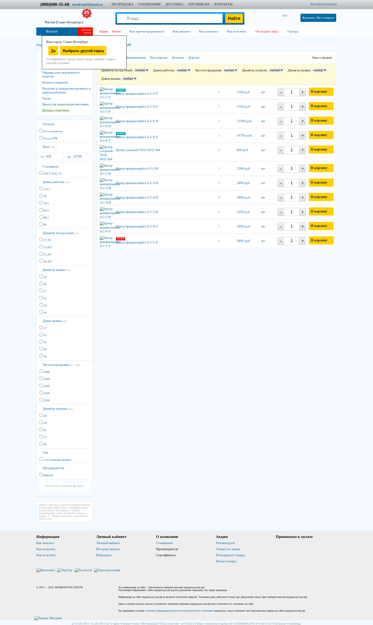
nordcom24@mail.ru (87, 4)
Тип (45, 452)
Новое (116, 31)
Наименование (135, 57)
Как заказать (45, 543)
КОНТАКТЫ (223, 4)
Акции (103, 31)
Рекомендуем (225, 543)
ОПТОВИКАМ (198, 4)
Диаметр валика (57, 270)
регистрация (328, 4)
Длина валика (55, 321)
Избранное (104, 555)
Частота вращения (61, 365)
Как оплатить (45, 549)
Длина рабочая (56, 182)
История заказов (108, 549)
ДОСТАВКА (174, 4)
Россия (64, 22)
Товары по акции (228, 549)
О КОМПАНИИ (149, 4)
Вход (314, 4)
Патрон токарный (54, 82)
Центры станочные (56, 110)
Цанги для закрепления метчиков (65, 104)
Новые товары (226, 561)
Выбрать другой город (83, 50)
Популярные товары (230, 555)
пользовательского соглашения (196, 610)
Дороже (194, 57)
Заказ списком (322, 57)
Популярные (159, 57)
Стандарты (51, 166)
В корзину (319, 91)
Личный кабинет (108, 543)
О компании (164, 543)
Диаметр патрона (58, 408)
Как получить (46, 555)
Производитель (53, 468)
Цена (50, 147)
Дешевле (178, 57)
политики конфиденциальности (161, 610)
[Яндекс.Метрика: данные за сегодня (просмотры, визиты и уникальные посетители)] (48, 618)
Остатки (48, 124)
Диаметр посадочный (61, 233)
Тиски (46, 98)
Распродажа (122, 4)
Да (53, 50)
